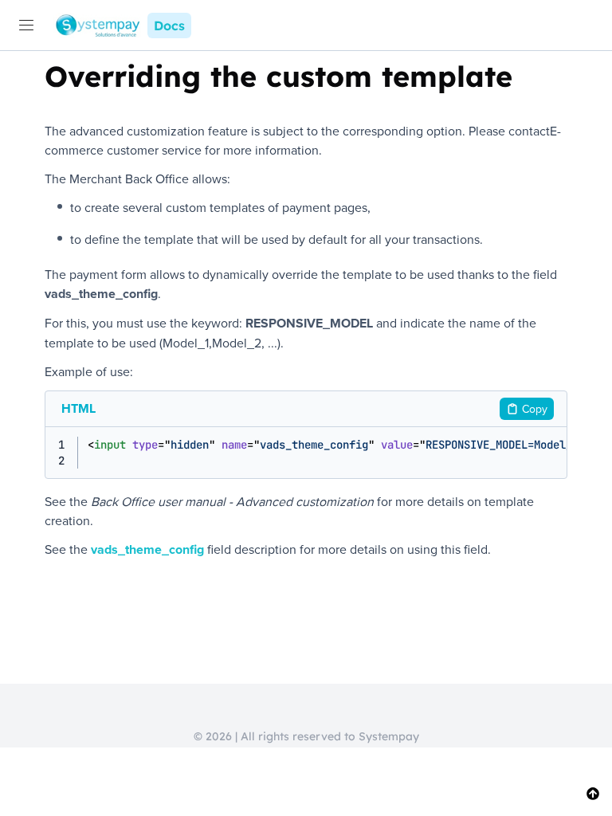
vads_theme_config (147, 549)
